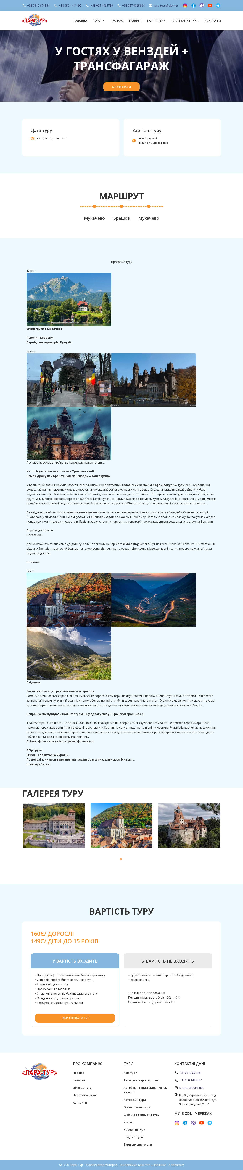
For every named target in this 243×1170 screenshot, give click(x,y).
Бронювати (121, 87)
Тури (97, 21)
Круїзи (128, 1122)
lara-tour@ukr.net (166, 5)
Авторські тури (135, 1100)
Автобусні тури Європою (141, 1080)
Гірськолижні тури (137, 1107)
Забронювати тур (75, 1018)
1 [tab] (121, 860)
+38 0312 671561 (38, 5)
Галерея (135, 21)
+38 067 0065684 (133, 5)
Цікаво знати (82, 1088)
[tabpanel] (54, 825)
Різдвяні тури (133, 1137)
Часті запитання (185, 21)
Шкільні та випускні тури (142, 1115)
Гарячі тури (156, 21)
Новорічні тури (134, 1130)
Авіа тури (130, 1073)
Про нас (116, 21)
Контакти (213, 21)
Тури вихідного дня (138, 1145)
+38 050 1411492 (70, 5)
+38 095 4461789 (102, 5)
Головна (80, 21)
